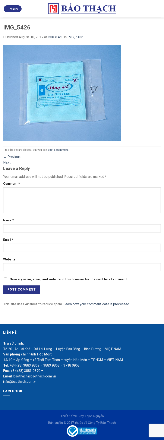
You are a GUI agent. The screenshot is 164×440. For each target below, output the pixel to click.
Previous (11, 157)
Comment (11, 184)
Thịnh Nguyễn (94, 416)
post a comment (58, 149)
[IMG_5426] (62, 93)
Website (9, 259)
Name (8, 220)
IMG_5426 (75, 37)
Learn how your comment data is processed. (96, 304)
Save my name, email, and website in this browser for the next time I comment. (69, 279)
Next (9, 162)
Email (8, 240)
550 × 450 (55, 37)
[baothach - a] (82, 9)
